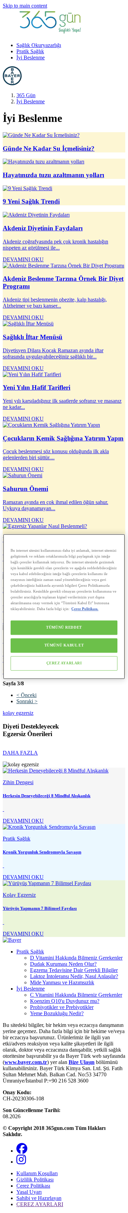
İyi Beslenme (30, 57)
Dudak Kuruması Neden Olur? (63, 964)
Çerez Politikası (33, 1186)
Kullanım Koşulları (37, 1173)
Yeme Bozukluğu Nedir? (57, 1013)
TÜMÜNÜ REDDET (64, 627)
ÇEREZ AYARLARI (64, 663)
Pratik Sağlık (30, 51)
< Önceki (26, 695)
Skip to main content (25, 6)
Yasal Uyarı (29, 1192)
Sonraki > (27, 701)
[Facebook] (21, 1151)
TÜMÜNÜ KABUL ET (64, 645)
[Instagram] (21, 1162)
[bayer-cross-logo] (12, 84)
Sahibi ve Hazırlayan (38, 1198)
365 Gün (25, 95)
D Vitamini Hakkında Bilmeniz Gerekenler (76, 958)
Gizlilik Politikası (35, 1179)
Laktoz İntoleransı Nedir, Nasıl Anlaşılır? (74, 976)
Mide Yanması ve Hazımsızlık (62, 982)
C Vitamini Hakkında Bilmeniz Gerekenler (76, 995)
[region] (64, 606)
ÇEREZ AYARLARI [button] (39, 1204)
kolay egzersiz (18, 713)
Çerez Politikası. (84, 609)
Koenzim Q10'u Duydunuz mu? (64, 1001)
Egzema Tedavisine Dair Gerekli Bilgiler (74, 970)
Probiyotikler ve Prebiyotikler (62, 1007)
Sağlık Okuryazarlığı (38, 45)
